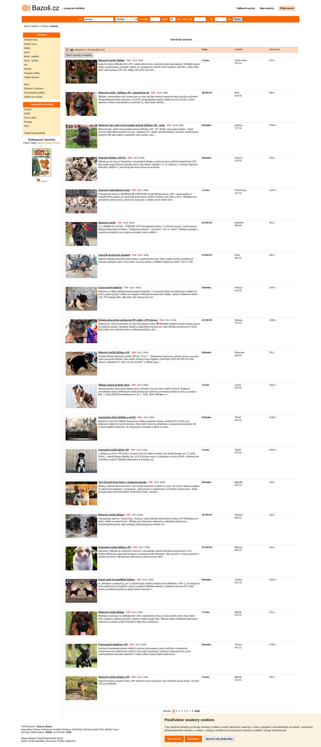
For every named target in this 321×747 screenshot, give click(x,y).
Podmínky (77, 729)
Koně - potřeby (31, 56)
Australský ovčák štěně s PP (113, 450)
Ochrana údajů (90, 729)
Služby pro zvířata (33, 97)
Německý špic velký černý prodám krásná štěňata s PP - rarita (131, 125)
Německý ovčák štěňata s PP (113, 352)
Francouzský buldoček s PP (113, 644)
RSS (101, 729)
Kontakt (57, 729)
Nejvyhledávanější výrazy (50, 738)
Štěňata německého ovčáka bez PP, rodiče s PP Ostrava (128, 320)
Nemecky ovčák (107, 222)
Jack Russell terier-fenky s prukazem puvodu (122, 482)
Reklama (66, 729)
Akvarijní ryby (31, 39)
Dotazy (36, 729)
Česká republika (36, 741)
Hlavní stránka (31, 26)
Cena (204, 49)
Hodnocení (46, 729)
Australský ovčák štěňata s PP (114, 547)
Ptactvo (28, 69)
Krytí (26, 84)
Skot (26, 126)
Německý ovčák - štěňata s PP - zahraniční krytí (123, 92)
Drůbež (28, 109)
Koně (27, 52)
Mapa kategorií (28, 738)
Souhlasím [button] (174, 738)
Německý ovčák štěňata (111, 514)
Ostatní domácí (31, 77)
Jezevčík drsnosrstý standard (114, 255)
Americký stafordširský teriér (114, 190)
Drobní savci (30, 44)
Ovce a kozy (30, 117)
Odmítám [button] (193, 738)
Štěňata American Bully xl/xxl (113, 385)
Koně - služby (31, 60)
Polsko (60, 741)
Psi (25, 65)
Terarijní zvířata (32, 73)
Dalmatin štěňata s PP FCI (112, 158)
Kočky (27, 48)
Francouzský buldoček (110, 287)
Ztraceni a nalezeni (33, 88)
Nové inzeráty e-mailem (79, 55)
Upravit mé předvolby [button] (219, 738)
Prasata (28, 122)
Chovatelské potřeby (34, 92)
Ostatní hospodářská (34, 133)
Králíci (27, 113)
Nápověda (26, 729)
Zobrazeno (274, 49)
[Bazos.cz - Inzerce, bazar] (40, 10)
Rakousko (70, 741)
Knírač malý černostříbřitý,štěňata (116, 579)
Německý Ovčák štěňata (111, 60)
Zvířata (44, 26)
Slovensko (51, 741)
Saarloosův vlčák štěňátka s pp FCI (117, 417)
